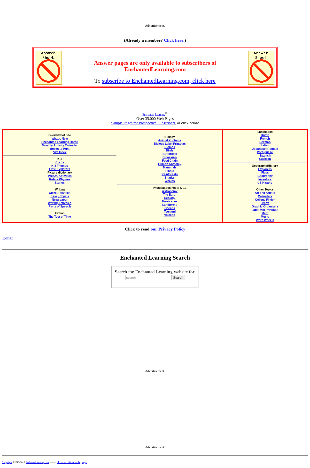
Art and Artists (265, 193)
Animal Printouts (169, 140)
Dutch (265, 135)
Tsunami (170, 211)
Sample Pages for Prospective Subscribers (143, 123)
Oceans (169, 208)
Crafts (59, 162)
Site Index (60, 152)
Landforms (169, 204)
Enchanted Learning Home (59, 142)
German (265, 142)
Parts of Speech (60, 206)
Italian (265, 145)
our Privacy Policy (168, 229)
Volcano (169, 215)
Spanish (265, 155)
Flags (265, 172)
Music (265, 216)
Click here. (174, 40)
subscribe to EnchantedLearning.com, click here (159, 81)
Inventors (264, 179)
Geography (265, 176)
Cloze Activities (59, 193)
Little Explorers (59, 169)
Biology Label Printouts (170, 143)
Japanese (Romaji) (265, 149)
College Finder (265, 199)
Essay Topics (60, 196)
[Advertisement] (155, 13)
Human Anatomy (169, 164)
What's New (60, 138)
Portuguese (265, 152)
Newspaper (60, 199)
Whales (170, 181)
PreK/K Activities (60, 176)
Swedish (265, 159)
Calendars (265, 196)
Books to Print (60, 149)
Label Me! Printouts (265, 210)
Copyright (7, 462)
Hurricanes (170, 201)
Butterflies (170, 154)
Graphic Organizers (265, 206)
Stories (60, 182)
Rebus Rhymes (59, 179)
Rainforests (170, 174)
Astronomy (170, 191)
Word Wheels (265, 220)
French (265, 138)
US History (264, 182)
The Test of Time (59, 216)
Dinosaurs (170, 157)
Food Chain (170, 160)
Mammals (170, 167)
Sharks (170, 177)
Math (265, 213)
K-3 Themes (59, 165)
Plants (169, 171)
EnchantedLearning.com (37, 462)
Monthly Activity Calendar (60, 145)
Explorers (265, 169)
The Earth (169, 194)
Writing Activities (59, 203)
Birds (169, 150)
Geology (169, 198)
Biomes (169, 147)
